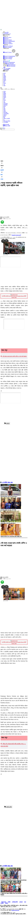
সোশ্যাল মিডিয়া (6, 113)
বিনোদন (4, 83)
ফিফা (4, 74)
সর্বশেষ (4, 73)
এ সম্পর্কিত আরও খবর (7, 482)
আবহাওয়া (5, 114)
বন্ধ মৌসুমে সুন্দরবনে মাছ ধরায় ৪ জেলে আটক (8, 509)
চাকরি (4, 108)
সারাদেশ (4, 80)
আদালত (8, 423)
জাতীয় (4, 75)
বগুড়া (2, 174)
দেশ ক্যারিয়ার (5, 122)
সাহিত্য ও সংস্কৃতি (6, 118)
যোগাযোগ (21, 901)
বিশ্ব (4, 81)
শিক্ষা (4, 107)
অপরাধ (4, 111)
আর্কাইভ (6, 903)
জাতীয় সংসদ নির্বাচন (6, 121)
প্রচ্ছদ (2, 161)
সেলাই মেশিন (9, 807)
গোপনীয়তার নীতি (15, 901)
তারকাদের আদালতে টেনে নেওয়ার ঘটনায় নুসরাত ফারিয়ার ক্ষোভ (11, 536)
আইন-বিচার (5, 112)
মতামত (4, 106)
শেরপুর (2, 179)
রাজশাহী (2, 170)
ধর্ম (3, 119)
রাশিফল (4, 116)
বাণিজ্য (4, 78)
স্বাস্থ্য (4, 109)
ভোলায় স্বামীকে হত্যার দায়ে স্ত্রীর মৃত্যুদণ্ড (8, 523)
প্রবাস (4, 85)
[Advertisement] (14, 15)
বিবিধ (4, 117)
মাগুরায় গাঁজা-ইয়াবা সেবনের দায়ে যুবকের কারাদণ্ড (9, 496)
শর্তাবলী (9, 901)
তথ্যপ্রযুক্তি (5, 103)
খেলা (4, 84)
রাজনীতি (4, 76)
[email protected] (16, 235)
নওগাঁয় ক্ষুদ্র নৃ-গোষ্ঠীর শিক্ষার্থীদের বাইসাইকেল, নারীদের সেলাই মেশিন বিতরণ (13, 880)
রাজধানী (4, 79)
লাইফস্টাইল (5, 105)
